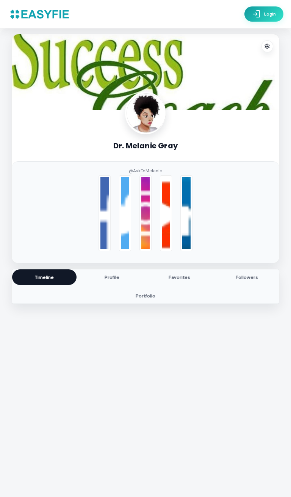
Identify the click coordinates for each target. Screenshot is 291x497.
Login (264, 14)
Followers (247, 277)
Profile (112, 277)
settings (267, 46)
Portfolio (145, 296)
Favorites (179, 277)
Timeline (44, 277)
